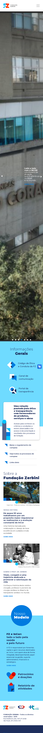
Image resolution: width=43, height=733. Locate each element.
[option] (21, 176)
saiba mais (8, 537)
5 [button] (24, 339)
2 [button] (15, 339)
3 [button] (18, 339)
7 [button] (30, 339)
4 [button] (21, 339)
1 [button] (12, 339)
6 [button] (27, 339)
